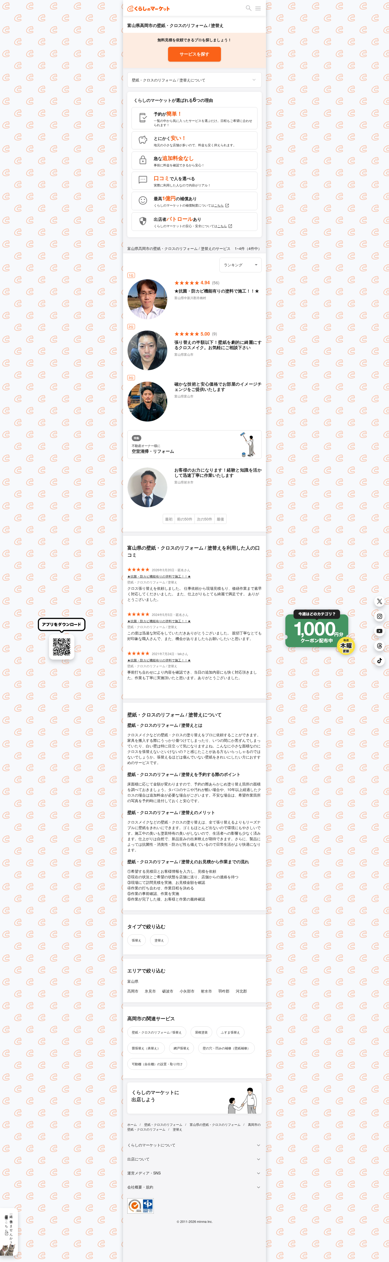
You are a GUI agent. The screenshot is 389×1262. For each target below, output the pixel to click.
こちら (219, 205)
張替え (136, 940)
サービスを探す (194, 54)
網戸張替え (181, 1048)
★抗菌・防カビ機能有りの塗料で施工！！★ (159, 576)
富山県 (132, 981)
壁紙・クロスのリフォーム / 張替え (157, 1032)
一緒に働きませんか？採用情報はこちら (9, 1227)
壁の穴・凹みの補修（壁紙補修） (226, 1048)
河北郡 (241, 991)
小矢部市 (187, 991)
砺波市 (167, 991)
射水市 (206, 991)
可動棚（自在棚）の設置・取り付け (157, 1064)
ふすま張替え (230, 1032)
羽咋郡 (223, 991)
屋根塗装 (201, 1032)
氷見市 (150, 991)
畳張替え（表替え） (146, 1048)
